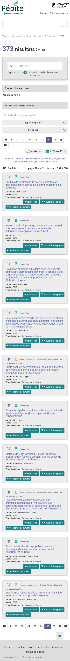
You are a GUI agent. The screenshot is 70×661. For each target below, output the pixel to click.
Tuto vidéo (33, 72)
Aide (52, 13)
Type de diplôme (33, 123)
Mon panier (18, 72)
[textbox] (39, 66)
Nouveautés (34, 75)
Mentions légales (35, 652)
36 (42, 140)
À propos (8, 647)
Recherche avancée (48, 72)
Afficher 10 (56, 151)
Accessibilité (62, 13)
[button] (59, 636)
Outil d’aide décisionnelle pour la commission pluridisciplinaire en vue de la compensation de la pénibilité (34, 185)
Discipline (33, 130)
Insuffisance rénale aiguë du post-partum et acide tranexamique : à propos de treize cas (34, 594)
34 (30, 140)
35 (36, 140)
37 (49, 140)
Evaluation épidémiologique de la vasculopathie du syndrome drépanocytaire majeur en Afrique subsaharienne (34, 413)
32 (17, 140)
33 (23, 140)
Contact (44, 13)
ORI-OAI (38, 657)
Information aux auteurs (50, 647)
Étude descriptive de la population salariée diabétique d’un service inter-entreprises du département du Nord (30, 549)
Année (34, 151)
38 (55, 140)
